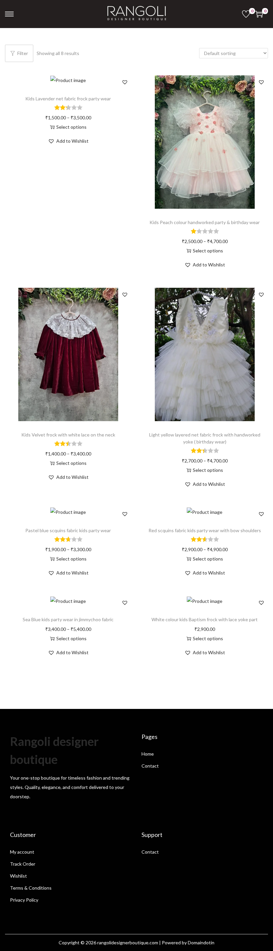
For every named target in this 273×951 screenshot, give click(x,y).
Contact (150, 766)
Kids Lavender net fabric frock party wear (68, 98)
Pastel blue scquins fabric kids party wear (68, 530)
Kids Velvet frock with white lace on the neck (68, 434)
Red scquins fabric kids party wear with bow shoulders (204, 530)
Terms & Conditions (31, 888)
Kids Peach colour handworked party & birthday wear (204, 222)
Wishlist (18, 876)
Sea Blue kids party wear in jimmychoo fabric (68, 619)
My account (22, 852)
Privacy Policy (24, 900)
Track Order (22, 864)
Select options (71, 127)
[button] (125, 82)
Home (147, 754)
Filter (22, 53)
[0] (246, 14)
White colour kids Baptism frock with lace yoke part (204, 619)
